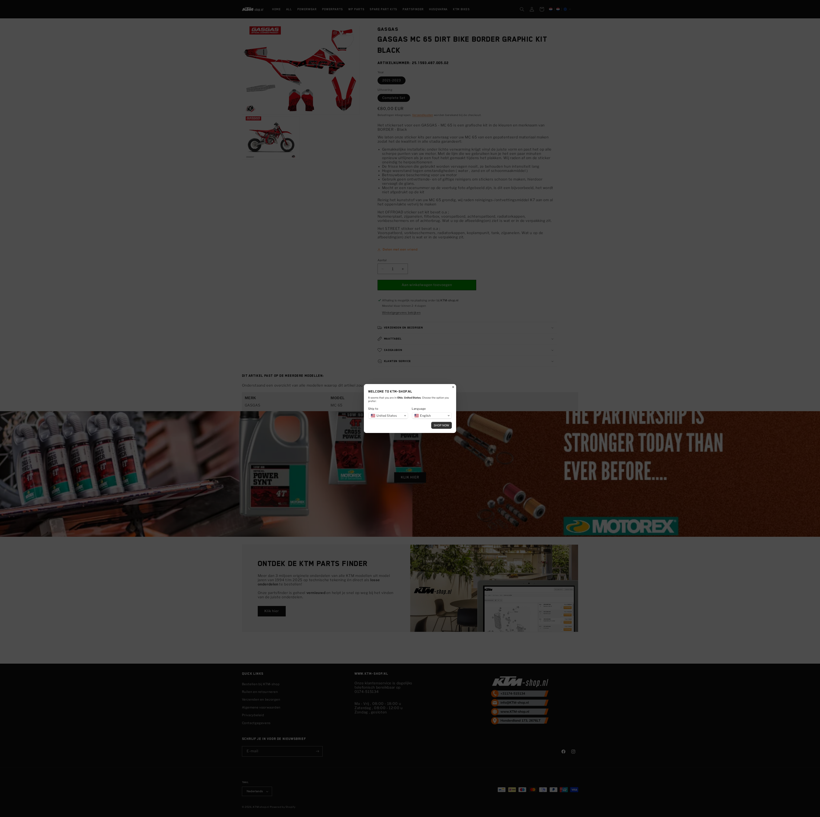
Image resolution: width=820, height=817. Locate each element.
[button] (388, 415)
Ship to (373, 408)
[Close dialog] (453, 387)
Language (419, 408)
